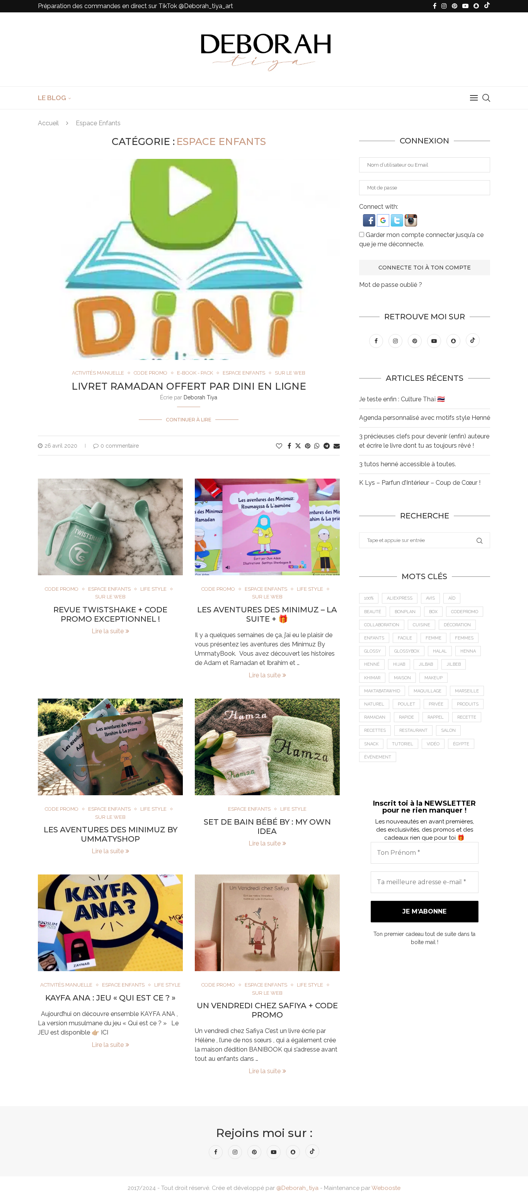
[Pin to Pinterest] (307, 446)
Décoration (457, 624)
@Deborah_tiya (297, 1188)
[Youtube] (465, 6)
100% (368, 598)
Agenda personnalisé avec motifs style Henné (424, 417)
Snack (371, 744)
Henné (372, 664)
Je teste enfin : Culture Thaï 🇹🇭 (402, 399)
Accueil (48, 123)
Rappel (436, 717)
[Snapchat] (476, 6)
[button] (370, 218)
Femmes (464, 638)
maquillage (427, 691)
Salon (448, 730)
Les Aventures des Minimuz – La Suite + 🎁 (267, 614)
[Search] (486, 98)
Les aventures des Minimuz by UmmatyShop (110, 834)
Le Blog (52, 98)
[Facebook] (434, 6)
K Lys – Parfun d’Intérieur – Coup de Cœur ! (419, 482)
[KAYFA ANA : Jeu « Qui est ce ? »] (110, 922)
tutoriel (402, 744)
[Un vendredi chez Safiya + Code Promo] (267, 922)
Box (433, 611)
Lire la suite (108, 631)
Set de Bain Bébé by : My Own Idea (267, 826)
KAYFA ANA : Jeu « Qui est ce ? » (110, 997)
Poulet (406, 704)
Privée (436, 704)
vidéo (433, 744)
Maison (402, 677)
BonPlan (405, 611)
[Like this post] (279, 446)
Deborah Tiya (200, 397)
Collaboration (381, 624)
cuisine (421, 624)
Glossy (372, 651)
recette (466, 717)
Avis (430, 598)
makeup (433, 677)
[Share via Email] (337, 446)
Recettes (375, 730)
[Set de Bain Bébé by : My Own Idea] (267, 747)
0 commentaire (119, 446)
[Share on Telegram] (327, 446)
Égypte (461, 744)
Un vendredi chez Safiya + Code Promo (267, 1010)
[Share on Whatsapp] (317, 446)
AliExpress (399, 598)
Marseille (467, 691)
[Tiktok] (487, 6)
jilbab (426, 664)
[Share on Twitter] (298, 446)
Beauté (372, 611)
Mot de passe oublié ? (390, 284)
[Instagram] (444, 6)
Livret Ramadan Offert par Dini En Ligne (189, 386)
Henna (468, 651)
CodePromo (464, 611)
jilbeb (453, 664)
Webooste (385, 1188)
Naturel (374, 704)
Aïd (451, 598)
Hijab (399, 664)
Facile (405, 638)
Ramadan (374, 717)
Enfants (374, 638)
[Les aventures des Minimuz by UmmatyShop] (110, 747)
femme (433, 638)
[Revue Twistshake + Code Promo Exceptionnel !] (110, 527)
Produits (468, 704)
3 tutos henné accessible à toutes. (407, 464)
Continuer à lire (188, 420)
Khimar (372, 677)
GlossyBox (406, 651)
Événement (377, 757)
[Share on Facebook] (289, 446)
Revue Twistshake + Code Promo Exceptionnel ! (110, 614)
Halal (440, 651)
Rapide (406, 717)
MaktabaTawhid (382, 691)
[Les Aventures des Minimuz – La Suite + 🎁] (267, 527)
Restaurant (413, 730)
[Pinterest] (454, 6)
